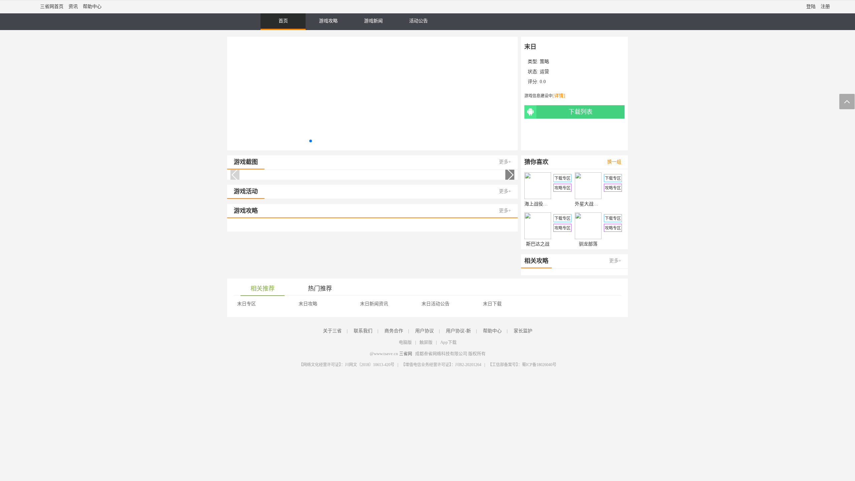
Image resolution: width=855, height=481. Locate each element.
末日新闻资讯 (374, 303)
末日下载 (492, 303)
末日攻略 (308, 303)
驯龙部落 (588, 244)
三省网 (405, 353)
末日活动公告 (435, 303)
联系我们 (363, 330)
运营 (544, 71)
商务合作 (393, 330)
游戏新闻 (373, 20)
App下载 (448, 342)
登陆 (811, 6)
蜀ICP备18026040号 (539, 364)
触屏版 (426, 342)
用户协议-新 (458, 330)
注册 (825, 6)
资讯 (73, 6)
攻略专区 (562, 188)
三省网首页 (51, 6)
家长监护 (523, 330)
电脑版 (405, 342)
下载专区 (562, 178)
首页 (283, 20)
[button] (310, 141)
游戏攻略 (328, 20)
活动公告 (418, 20)
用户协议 (424, 330)
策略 (544, 61)
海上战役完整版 (537, 203)
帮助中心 (92, 6)
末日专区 (246, 303)
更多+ (505, 161)
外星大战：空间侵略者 (588, 203)
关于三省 (332, 330)
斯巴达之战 (537, 244)
